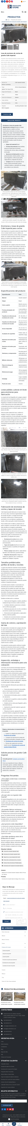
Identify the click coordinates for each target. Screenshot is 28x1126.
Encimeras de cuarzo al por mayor (9, 1069)
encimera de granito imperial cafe (12, 854)
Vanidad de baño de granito (7, 1066)
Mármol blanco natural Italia (7, 1074)
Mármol (3, 935)
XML (2, 1054)
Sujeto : (14, 900)
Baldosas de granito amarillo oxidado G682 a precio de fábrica (14, 873)
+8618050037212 (8, 1023)
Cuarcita (3, 969)
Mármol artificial (5, 939)
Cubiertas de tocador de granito (9, 965)
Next (25, 997)
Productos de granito (16, 19)
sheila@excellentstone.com (10, 1028)
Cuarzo (3, 943)
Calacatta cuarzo (5, 1064)
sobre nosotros (4, 1044)
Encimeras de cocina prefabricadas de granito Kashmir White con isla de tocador (6, 1003)
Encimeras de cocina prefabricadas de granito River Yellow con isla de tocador (19, 1003)
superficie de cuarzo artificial (8, 1087)
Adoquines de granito (7, 953)
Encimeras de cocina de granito (9, 962)
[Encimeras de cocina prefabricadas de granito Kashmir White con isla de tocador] (7, 996)
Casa (8, 19)
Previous (0, 997)
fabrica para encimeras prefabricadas (12, 862)
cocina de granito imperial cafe (11, 851)
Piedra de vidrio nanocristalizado (9, 981)
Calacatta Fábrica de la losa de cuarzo (10, 1084)
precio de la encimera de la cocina (12, 860)
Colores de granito (6, 950)
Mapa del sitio (4, 1051)
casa (2, 1041)
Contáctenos (6, 114)
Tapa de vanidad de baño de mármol (9, 1076)
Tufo (3, 977)
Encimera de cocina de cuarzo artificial (10, 1079)
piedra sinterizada (5, 932)
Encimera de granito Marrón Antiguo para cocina (13, 878)
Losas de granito (6, 956)
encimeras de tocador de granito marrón (13, 865)
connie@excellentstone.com (10, 1025)
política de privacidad (6, 1057)
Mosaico (3, 973)
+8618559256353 (8, 1020)
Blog (2, 1049)
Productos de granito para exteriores (10, 959)
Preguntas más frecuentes (7, 1071)
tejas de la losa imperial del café (12, 857)
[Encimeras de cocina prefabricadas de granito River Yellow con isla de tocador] (19, 996)
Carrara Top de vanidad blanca (8, 1082)
